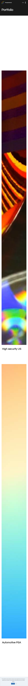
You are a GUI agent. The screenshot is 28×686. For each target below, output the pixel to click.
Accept (13, 683)
